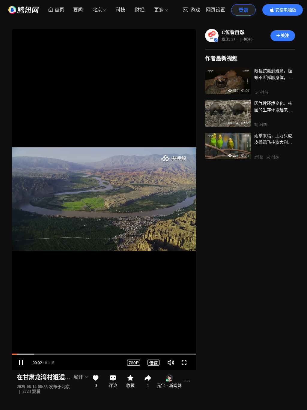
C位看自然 (233, 32)
